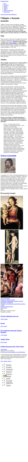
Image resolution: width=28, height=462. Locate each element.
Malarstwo (14, 14)
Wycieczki (6, 5)
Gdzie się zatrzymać (8, 10)
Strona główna (4, 14)
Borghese (5, 1)
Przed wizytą (7, 12)
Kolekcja (6, 7)
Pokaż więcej (4, 308)
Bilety (5, 3)
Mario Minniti (12, 43)
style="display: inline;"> (6, 361)
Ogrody (5, 6)
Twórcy (5, 9)
